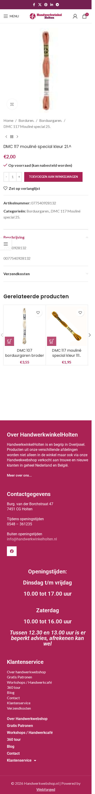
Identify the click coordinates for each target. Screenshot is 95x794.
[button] (9, 341)
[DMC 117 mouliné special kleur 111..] (67, 326)
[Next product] (17, 136)
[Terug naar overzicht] (12, 136)
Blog (11, 692)
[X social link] (40, 5)
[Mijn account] (75, 16)
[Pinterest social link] (46, 5)
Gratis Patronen (19, 677)
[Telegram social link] (57, 5)
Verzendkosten (19, 708)
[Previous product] (6, 136)
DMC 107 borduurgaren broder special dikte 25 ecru (24, 355)
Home (8, 120)
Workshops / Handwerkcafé (29, 682)
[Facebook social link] (34, 5)
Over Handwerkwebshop (27, 719)
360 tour (14, 687)
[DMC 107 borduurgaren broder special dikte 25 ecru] (25, 326)
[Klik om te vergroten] (12, 104)
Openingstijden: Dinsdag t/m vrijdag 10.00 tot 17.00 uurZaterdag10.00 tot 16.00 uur (48, 607)
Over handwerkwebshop (26, 672)
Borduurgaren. (50, 120)
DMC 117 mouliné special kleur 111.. (66, 353)
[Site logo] (46, 15)
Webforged (45, 789)
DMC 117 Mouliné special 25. (26, 126)
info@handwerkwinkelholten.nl (32, 539)
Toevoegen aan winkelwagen (53, 176)
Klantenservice (18, 703)
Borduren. (26, 120)
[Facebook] (12, 551)
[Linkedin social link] (51, 5)
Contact (13, 698)
